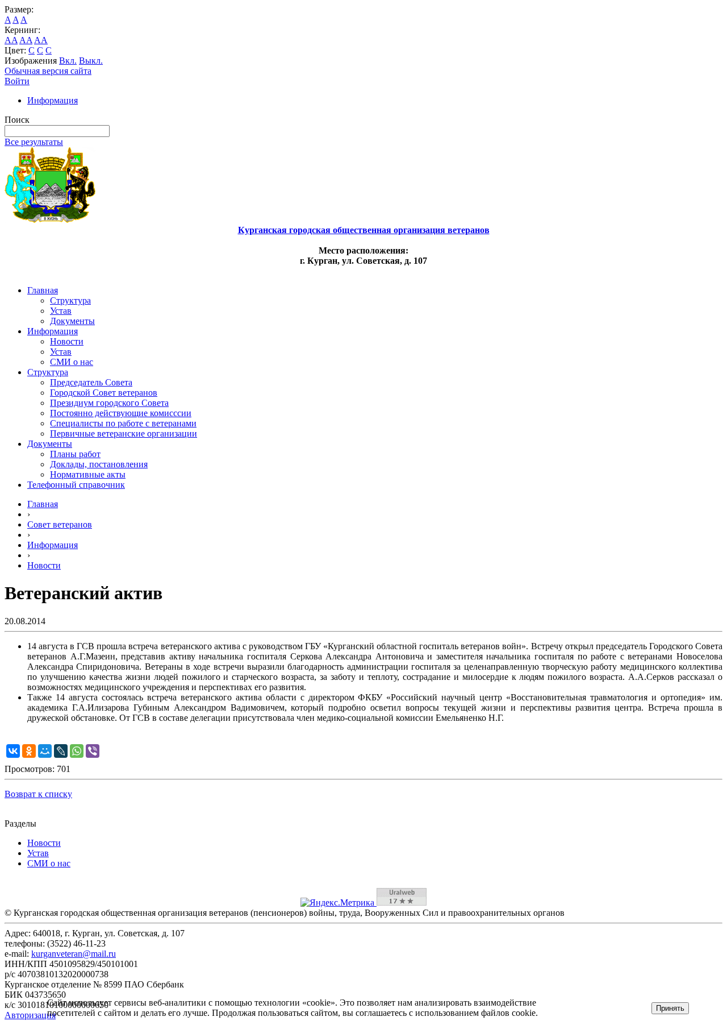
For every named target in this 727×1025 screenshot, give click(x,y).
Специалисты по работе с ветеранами (123, 423)
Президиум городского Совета (109, 403)
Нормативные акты (88, 474)
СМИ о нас (71, 362)
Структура (70, 300)
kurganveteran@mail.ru (73, 953)
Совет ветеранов (59, 524)
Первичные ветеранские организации (123, 433)
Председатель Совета (91, 382)
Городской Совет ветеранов (103, 392)
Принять (670, 1008)
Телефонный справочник (76, 484)
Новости (66, 341)
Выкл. (91, 60)
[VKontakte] (13, 751)
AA (11, 40)
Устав (61, 311)
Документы (72, 321)
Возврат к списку (38, 794)
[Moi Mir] (45, 751)
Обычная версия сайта (48, 71)
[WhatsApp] (76, 751)
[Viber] (92, 751)
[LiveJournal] (61, 751)
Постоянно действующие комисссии (120, 413)
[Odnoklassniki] (29, 751)
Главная (42, 290)
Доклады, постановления (99, 464)
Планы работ (75, 454)
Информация (52, 100)
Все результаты (34, 142)
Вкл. (68, 60)
